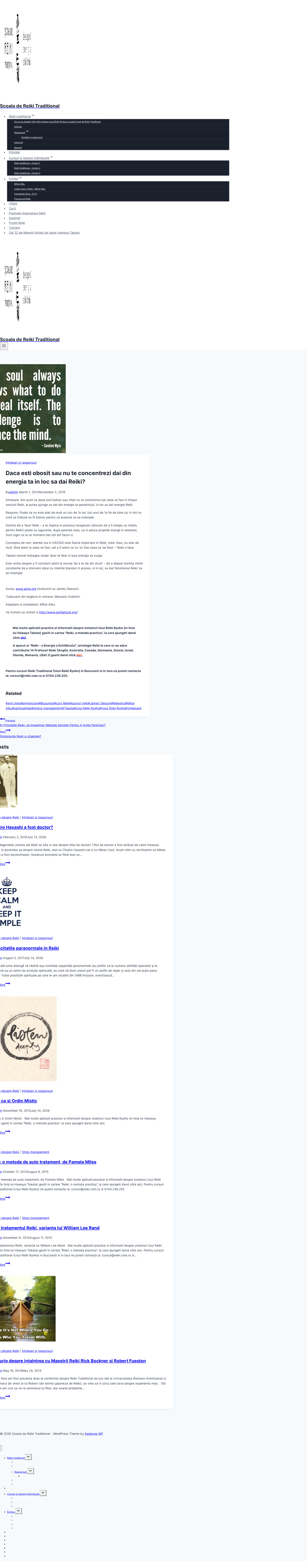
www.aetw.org (26, 589)
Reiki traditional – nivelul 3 (27, 173)
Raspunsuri (20, 1471)
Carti (12, 208)
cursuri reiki (79, 703)
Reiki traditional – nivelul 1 (27, 163)
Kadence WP (94, 1434)
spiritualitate (22, 708)
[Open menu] (4, 346)
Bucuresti (46, 703)
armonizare (30, 703)
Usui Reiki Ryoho (87, 708)
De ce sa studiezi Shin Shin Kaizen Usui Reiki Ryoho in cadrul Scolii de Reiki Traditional (57, 121)
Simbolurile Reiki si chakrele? (20, 734)
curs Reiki (62, 703)
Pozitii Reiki (17, 223)
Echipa (11, 1511)
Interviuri (18, 142)
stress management (47, 708)
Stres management (35, 1152)
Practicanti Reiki (22, 198)
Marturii (18, 147)
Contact (14, 228)
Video (13, 203)
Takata (68, 708)
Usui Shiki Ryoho (112, 708)
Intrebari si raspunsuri (31, 137)
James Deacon (99, 703)
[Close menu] (1, 1448)
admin (13, 492)
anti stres (13, 703)
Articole (18, 126)
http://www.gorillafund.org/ (58, 612)
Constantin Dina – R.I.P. (25, 193)
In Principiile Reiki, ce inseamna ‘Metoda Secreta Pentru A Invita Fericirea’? (53, 723)
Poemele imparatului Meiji (27, 213)
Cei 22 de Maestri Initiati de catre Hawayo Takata (44, 232)
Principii (14, 152)
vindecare (133, 708)
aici (23, 637)
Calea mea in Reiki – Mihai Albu (29, 189)
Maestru (118, 703)
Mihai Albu (19, 184)
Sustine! (14, 218)
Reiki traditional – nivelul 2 (27, 168)
